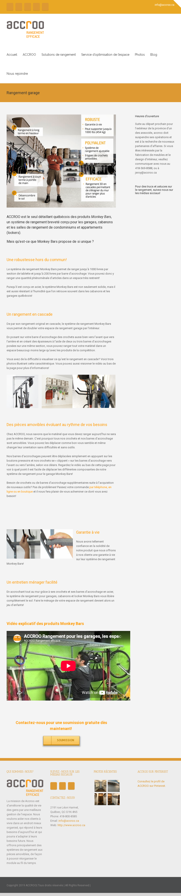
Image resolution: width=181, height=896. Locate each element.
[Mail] (45, 6)
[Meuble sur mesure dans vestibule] (100, 799)
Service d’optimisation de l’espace (105, 54)
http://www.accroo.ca (71, 825)
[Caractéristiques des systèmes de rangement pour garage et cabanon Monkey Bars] (61, 161)
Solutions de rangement (58, 54)
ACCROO (29, 54)
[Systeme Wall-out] (113, 786)
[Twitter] (18, 6)
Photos (140, 54)
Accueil (12, 54)
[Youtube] (27, 6)
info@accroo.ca (164, 4)
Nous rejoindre (17, 73)
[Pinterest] (36, 6)
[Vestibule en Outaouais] (113, 799)
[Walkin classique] (100, 786)
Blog (153, 54)
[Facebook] (10, 6)
